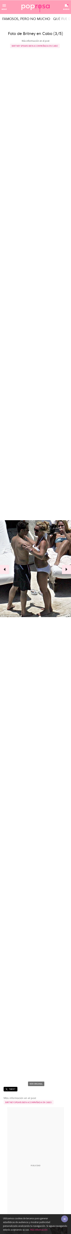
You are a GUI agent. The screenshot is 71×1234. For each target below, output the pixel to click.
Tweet (12, 1089)
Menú (4, 9)
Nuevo (66, 9)
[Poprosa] (36, 7)
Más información (39, 1229)
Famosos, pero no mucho (26, 18)
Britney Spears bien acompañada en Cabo (35, 45)
